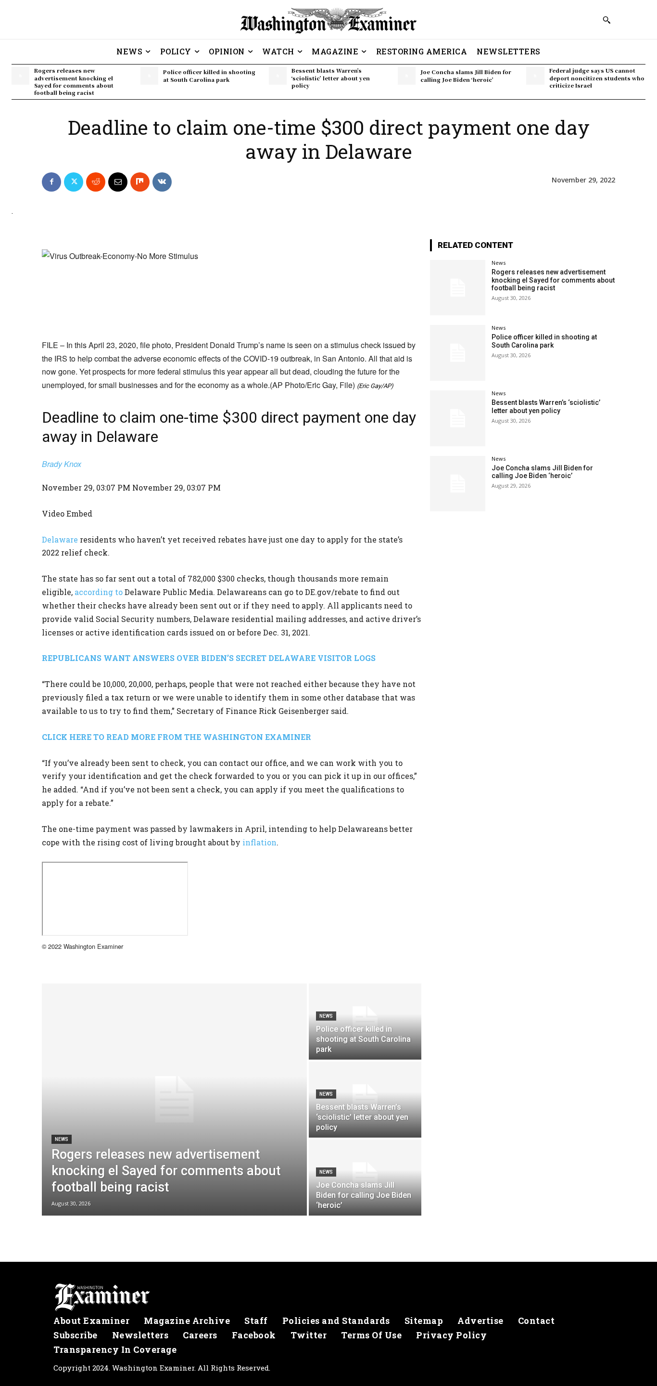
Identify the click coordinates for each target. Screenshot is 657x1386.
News (61, 1139)
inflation (259, 842)
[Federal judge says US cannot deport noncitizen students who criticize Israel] (535, 76)
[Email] (117, 182)
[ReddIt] (95, 182)
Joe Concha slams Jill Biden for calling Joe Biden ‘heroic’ (465, 75)
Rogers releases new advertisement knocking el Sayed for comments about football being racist (74, 81)
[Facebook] (51, 182)
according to (99, 592)
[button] (606, 19)
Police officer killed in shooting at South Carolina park (209, 75)
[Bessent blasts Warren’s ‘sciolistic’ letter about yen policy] (278, 76)
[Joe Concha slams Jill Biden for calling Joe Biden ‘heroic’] (407, 76)
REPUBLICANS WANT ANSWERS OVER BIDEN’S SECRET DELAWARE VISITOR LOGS (209, 658)
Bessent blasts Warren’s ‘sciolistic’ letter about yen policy (330, 77)
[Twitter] (73, 182)
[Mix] (140, 182)
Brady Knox (61, 463)
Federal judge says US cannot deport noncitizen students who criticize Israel (596, 77)
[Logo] (328, 1297)
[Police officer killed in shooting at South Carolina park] (149, 76)
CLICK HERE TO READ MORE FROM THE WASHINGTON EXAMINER (176, 737)
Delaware (60, 539)
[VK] (162, 182)
